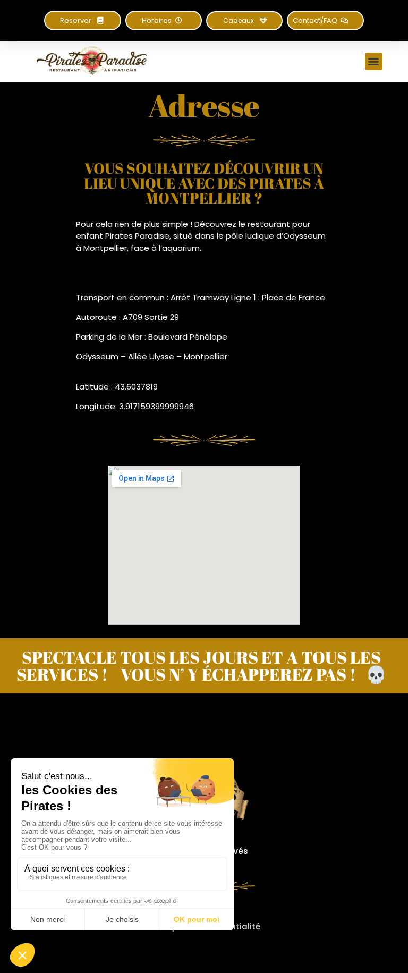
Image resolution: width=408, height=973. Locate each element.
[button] (163, 20)
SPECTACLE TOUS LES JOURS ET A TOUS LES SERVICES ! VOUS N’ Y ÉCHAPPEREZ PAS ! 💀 (201, 666)
